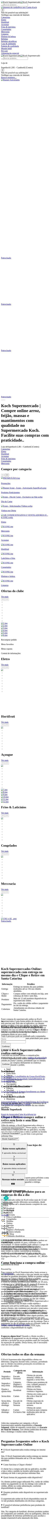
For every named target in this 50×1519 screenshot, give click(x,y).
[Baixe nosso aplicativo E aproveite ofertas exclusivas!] (14, 1172)
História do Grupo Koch (29, 1076)
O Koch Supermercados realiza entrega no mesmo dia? (23, 1451)
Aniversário (6, 1102)
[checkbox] (2, 1051)
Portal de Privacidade (10, 1133)
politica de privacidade (37, 1058)
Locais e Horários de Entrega (13, 1091)
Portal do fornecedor (9, 1114)
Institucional (6, 1122)
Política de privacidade (20, 1102)
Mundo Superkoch (9, 1139)
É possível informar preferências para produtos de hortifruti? (23, 1506)
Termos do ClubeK (23, 1104)
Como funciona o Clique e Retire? (17, 1465)
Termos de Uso (36, 1102)
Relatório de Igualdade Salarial (22, 1079)
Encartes (4, 1076)
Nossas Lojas (13, 1076)
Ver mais (4, 597)
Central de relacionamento (12, 1128)
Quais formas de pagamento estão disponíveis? (23, 1477)
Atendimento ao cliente (35, 1091)
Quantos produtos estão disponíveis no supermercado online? (24, 1493)
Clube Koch (23, 1114)
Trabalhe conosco (18, 1117)
